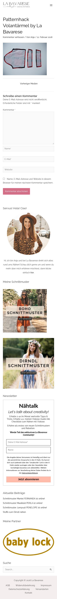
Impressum (46, 585)
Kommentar (9, 110)
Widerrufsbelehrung (25, 585)
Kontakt (28, 593)
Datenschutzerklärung (19, 589)
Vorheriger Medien (29, 83)
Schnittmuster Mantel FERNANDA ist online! (24, 498)
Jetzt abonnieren (28, 479)
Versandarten (42, 589)
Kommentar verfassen (13, 37)
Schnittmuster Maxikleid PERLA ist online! (23, 503)
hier (32, 272)
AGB (8, 585)
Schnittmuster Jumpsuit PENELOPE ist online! (25, 507)
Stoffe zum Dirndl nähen (14, 512)
